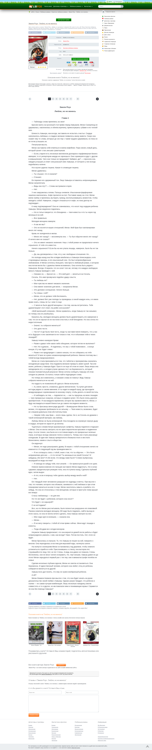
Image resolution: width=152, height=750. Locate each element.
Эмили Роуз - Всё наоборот (54, 645)
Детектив (30, 727)
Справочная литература (110, 41)
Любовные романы (75, 6)
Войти (110, 1)
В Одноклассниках (78, 32)
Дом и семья (107, 34)
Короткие (77, 727)
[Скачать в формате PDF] (91, 66)
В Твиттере (48, 32)
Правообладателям (103, 736)
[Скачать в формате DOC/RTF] (86, 66)
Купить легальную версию (80, 59)
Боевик (30, 725)
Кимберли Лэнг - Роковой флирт (91, 645)
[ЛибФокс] (35, 6)
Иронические (31, 729)
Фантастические (79, 729)
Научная (54, 733)
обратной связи (75, 747)
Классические (32, 733)
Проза (105, 27)
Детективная (55, 729)
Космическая (55, 731)
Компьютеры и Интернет (110, 48)
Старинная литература (109, 43)
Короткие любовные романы (70, 48)
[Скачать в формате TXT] (80, 66)
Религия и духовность (109, 39)
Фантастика (87, 6)
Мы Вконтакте (91, 32)
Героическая (55, 727)
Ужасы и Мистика (56, 736)
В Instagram (62, 32)
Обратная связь (102, 740)
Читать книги (48, 6)
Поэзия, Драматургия (109, 50)
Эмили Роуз (66, 41)
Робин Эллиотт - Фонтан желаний (73, 646)
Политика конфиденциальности (106, 738)
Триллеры (31, 736)
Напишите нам (82, 70)
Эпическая (54, 740)
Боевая (53, 725)
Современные (78, 733)
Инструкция (87, 73)
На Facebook (35, 32)
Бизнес (106, 37)
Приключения (107, 30)
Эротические (78, 734)
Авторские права (63, 20)
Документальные (108, 25)
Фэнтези (54, 738)
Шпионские (31, 738)
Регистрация (119, 1)
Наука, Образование (109, 23)
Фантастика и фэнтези (109, 16)
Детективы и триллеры (60, 6)
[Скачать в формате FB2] (69, 66)
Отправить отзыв (34, 714)
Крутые (30, 734)
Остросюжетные (79, 731)
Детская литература (109, 32)
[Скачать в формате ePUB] (74, 66)
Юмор (105, 46)
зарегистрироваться (46, 674)
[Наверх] (147, 746)
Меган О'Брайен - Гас (36, 645)
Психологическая (56, 734)
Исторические (32, 731)
